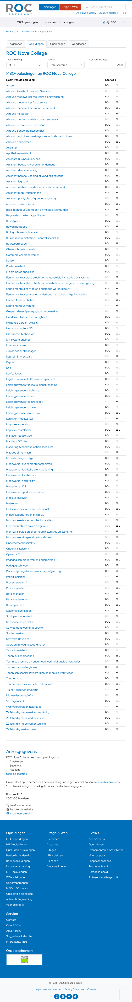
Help (123, 12)
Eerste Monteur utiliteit (20, 300)
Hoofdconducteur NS (19, 328)
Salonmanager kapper (19, 610)
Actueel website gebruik (103, 877)
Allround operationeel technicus (25, 125)
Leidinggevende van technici (24, 413)
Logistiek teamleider (18, 430)
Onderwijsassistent (17, 548)
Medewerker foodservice (21, 475)
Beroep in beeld (98, 871)
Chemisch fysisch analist (21, 249)
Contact (11, 919)
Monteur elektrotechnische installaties (29, 520)
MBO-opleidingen (17, 839)
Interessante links (16, 941)
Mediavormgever (16, 497)
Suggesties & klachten (19, 936)
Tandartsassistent (16, 650)
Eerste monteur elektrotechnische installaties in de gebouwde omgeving (50, 283)
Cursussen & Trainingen (59, 22)
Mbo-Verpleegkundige (19, 458)
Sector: (51, 59)
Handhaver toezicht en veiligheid (26, 317)
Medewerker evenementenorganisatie (29, 463)
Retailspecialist (15, 605)
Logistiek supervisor (18, 424)
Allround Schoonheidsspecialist (25, 130)
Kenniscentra (97, 839)
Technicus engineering (20, 656)
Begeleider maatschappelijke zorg (26, 215)
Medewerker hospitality (20, 480)
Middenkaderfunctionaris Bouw (25, 514)
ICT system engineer (18, 339)
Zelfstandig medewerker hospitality (27, 712)
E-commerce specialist (20, 271)
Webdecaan (79, 44)
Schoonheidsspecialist (20, 622)
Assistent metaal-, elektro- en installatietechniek (35, 187)
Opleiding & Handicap (19, 893)
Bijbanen (52, 861)
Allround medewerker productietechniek (31, 108)
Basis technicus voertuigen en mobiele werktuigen (37, 209)
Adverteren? (13, 930)
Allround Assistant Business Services (28, 91)
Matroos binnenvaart (18, 452)
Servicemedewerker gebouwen (25, 627)
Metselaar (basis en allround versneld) (28, 509)
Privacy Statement (75, 989)
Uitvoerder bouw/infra (19, 695)
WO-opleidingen (16, 877)
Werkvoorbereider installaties (23, 706)
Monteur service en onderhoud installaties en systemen (39, 531)
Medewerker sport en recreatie (25, 492)
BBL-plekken (55, 855)
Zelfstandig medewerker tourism (26, 723)
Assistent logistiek (17, 181)
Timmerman (13, 678)
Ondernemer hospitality (20, 543)
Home (9, 31)
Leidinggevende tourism (21, 407)
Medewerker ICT (16, 486)
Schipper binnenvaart (19, 616)
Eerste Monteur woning (20, 305)
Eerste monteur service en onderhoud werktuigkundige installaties (46, 294)
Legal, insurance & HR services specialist (30, 379)
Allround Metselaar (17, 113)
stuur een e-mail (20, 813)
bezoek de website (21, 809)
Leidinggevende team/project (24, 401)
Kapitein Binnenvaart (19, 356)
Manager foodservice (19, 435)
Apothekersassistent (18, 153)
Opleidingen (48, 7)
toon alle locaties (16, 773)
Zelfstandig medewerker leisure (25, 718)
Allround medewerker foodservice (26, 102)
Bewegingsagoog (16, 226)
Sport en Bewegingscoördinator (25, 644)
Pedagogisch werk (17, 565)
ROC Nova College (26, 31)
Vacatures (53, 844)
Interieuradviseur (16, 345)
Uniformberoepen (17, 882)
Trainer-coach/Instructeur (22, 689)
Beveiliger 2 (13, 221)
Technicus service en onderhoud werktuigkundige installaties (43, 661)
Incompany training (18, 866)
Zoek (120, 65)
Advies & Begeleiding (19, 899)
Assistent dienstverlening (21, 170)
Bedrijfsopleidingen (18, 861)
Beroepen (53, 839)
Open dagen (57, 44)
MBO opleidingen (27, 22)
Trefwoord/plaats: (98, 59)
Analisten (12, 147)
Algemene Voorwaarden (49, 989)
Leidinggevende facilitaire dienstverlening (31, 384)
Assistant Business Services (23, 159)
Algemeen (16, 44)
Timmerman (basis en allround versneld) (30, 684)
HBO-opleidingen (17, 844)
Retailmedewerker (17, 599)
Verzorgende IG (15, 701)
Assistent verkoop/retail (20, 204)
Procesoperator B (16, 588)
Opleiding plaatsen (86, 12)
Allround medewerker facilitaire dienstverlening (35, 96)
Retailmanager (15, 593)
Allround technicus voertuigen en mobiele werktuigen (39, 136)
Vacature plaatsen (108, 12)
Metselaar (12, 503)
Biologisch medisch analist (22, 232)
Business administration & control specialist (32, 238)
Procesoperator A (16, 582)
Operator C (13, 554)
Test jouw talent (98, 866)
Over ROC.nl (13, 925)
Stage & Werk (70, 7)
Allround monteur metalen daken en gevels (32, 119)
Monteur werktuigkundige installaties (28, 537)
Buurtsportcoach (16, 243)
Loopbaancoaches (100, 861)
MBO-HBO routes (17, 888)
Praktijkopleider (15, 576)
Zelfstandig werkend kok (21, 729)
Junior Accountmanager (21, 351)
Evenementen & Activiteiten (106, 850)
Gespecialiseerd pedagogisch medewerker (32, 311)
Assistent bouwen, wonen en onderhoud (30, 164)
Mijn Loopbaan (97, 855)
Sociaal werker (15, 633)
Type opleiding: (14, 59)
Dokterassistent (15, 266)
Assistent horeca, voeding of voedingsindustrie (34, 175)
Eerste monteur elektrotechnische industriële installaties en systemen (48, 277)
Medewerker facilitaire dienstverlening (29, 469)
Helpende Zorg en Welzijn (22, 322)
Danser (10, 260)
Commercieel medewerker (22, 255)
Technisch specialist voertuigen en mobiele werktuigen (39, 672)
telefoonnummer (20, 805)
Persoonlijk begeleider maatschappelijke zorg (33, 571)
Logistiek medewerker (19, 418)
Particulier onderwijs (18, 855)
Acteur (10, 85)
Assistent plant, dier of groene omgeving (31, 198)
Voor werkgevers (57, 866)
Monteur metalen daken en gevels (26, 526)
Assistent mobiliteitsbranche (23, 192)
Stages (51, 850)
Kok (8, 367)
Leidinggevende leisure (20, 396)
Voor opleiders (15, 904)
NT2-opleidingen (16, 871)
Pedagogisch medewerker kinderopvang (30, 559)
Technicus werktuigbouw (21, 667)
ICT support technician (20, 334)
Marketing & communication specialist (29, 447)
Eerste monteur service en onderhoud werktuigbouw (38, 288)
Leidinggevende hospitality (22, 390)
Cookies (91, 989)
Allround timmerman (18, 142)
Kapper (10, 362)
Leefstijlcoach (14, 373)
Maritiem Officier (16, 441)
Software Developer (18, 639)
